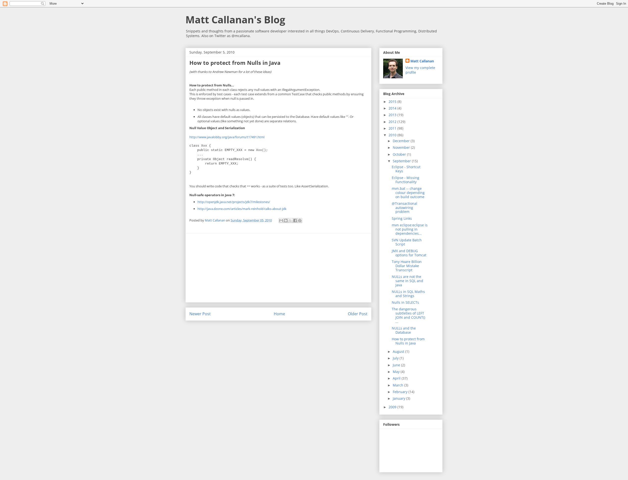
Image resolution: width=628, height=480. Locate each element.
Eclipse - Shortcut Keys (406, 169)
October (400, 154)
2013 (393, 114)
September (402, 161)
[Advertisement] (278, 268)
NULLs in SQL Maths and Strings (408, 293)
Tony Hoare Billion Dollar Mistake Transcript (407, 265)
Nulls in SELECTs (405, 302)
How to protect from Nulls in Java (408, 341)
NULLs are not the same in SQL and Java (407, 280)
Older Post (357, 313)
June (397, 365)
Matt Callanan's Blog (235, 19)
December (402, 140)
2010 (393, 135)
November (402, 147)
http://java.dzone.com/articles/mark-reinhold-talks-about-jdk (242, 208)
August (399, 351)
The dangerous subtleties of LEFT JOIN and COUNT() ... (408, 315)
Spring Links (402, 218)
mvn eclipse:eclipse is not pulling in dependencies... (410, 229)
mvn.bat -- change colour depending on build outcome (408, 192)
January (399, 398)
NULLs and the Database (404, 330)
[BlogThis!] (285, 220)
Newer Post (200, 313)
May (397, 371)
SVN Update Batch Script (407, 242)
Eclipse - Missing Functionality (405, 179)
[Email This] (281, 220)
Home (279, 313)
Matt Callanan (422, 61)
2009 (393, 407)
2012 (393, 121)
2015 (393, 101)
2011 (393, 128)
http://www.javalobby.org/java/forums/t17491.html (226, 137)
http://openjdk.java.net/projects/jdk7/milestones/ (233, 202)
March (398, 385)
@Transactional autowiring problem (404, 207)
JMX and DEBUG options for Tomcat (409, 252)
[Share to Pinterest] (299, 220)
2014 (393, 108)
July (396, 358)
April (397, 378)
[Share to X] (290, 220)
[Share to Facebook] (295, 220)
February (400, 391)
